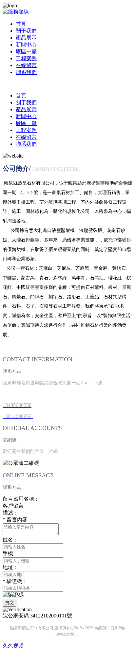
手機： (10, 553)
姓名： (10, 539)
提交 (9, 602)
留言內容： (18, 519)
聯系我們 (26, 72)
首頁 (21, 24)
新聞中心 (26, 44)
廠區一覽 (26, 51)
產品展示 (26, 37)
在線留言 (26, 65)
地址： (10, 567)
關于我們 (26, 31)
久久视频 (13, 645)
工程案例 (26, 58)
